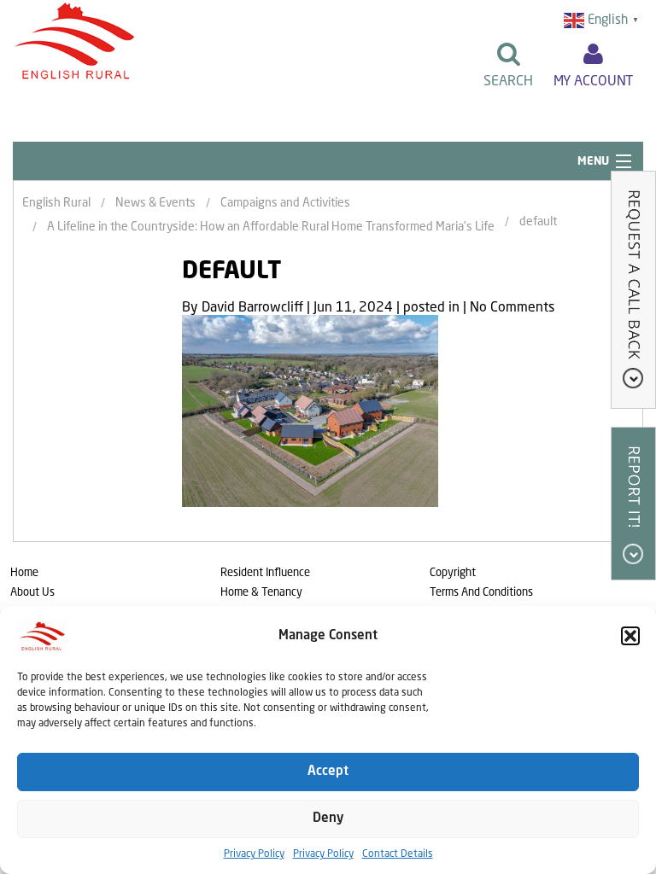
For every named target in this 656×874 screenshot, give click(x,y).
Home (24, 573)
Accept (328, 772)
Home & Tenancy (261, 592)
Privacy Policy (254, 854)
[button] (630, 635)
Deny (328, 819)
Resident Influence (265, 573)
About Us (32, 592)
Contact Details (397, 854)
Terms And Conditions (481, 592)
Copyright (453, 573)
